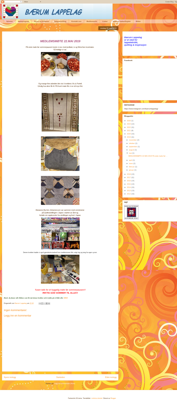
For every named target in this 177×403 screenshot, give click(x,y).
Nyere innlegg (10, 377)
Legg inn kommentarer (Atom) (64, 383)
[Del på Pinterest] (49, 303)
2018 (129, 174)
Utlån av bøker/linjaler (122, 21)
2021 (129, 130)
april (131, 160)
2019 (129, 137)
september (133, 147)
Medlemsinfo (92, 21)
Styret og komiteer (41, 21)
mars (131, 163)
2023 (129, 124)
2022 (129, 127)
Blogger (113, 398)
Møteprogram (23, 21)
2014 (129, 187)
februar (132, 167)
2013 (129, 190)
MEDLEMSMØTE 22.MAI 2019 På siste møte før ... (147, 156)
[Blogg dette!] (42, 303)
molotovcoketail (96, 398)
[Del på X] (44, 303)
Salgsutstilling (60, 21)
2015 (129, 184)
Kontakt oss (76, 21)
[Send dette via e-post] (40, 303)
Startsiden (60, 377)
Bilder (138, 21)
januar (131, 170)
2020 (129, 134)
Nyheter (9, 21)
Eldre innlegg (111, 377)
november (133, 140)
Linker (105, 21)
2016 (129, 181)
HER (66, 298)
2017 (129, 177)
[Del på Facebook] (47, 303)
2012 (129, 194)
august (132, 150)
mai (130, 153)
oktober (132, 143)
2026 (129, 121)
